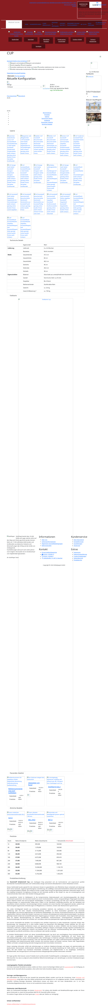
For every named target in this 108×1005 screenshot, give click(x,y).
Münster (95, 96)
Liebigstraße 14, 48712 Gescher (52, 558)
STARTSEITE (32, 2)
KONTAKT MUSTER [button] (62, 24)
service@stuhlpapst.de (50, 552)
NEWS (26, 24)
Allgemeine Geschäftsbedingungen (52, 543)
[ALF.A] (16, 813)
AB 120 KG (83, 24)
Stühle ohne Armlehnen (20, 61)
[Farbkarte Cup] (45, 535)
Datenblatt (12, 796)
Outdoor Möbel (77, 39)
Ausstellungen (78, 543)
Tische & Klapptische (92, 40)
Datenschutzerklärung (80, 554)
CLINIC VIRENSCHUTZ (46, 24)
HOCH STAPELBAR (91, 24)
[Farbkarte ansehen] (28, 795)
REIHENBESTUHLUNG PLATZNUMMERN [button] (73, 24)
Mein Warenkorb (79, 540)
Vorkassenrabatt (101, 3)
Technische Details (47, 118)
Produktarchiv (78, 560)
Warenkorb (21, 96)
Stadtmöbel (15, 39)
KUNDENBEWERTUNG (42, 2)
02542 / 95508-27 (48, 554)
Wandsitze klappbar (46, 40)
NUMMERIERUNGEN (35, 24)
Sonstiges (38, 46)
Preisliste (22, 73)
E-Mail (37, 994)
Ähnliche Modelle (47, 124)
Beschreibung (47, 113)
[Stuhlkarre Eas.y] (55, 780)
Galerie (47, 116)
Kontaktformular (79, 542)
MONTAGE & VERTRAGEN (55, 24)
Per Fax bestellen (20, 76)
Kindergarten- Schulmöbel (62, 40)
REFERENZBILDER (66, 2)
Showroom (77, 545)
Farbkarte (47, 120)
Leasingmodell (69, 967)
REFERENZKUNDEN (55, 2)
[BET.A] (55, 814)
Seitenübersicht (78, 558)
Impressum (77, 552)
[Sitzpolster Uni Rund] (36, 778)
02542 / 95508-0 (48, 556)
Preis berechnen (12, 96)
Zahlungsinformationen (49, 542)
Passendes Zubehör (47, 122)
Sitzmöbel (31, 39)
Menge (9, 85)
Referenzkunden (46, 545)
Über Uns (44, 540)
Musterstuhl (38, 990)
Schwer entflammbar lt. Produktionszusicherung (21, 1004)
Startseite (10, 61)
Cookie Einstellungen (80, 556)
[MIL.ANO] (36, 814)
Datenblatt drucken (13, 73)
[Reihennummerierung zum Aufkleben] (16, 781)
